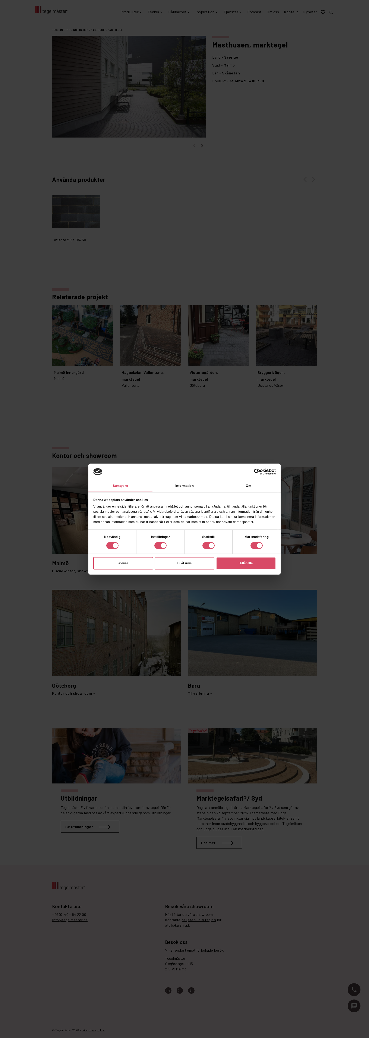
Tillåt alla (246, 563)
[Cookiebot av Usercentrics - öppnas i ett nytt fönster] (257, 471)
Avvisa (123, 563)
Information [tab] (184, 486)
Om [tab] (248, 486)
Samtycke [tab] (120, 486)
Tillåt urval (184, 563)
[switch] (160, 545)
